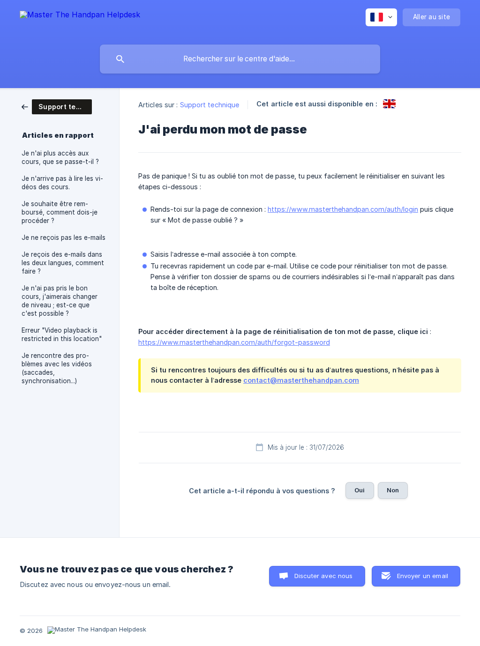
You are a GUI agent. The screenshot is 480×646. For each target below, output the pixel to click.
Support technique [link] (210, 105)
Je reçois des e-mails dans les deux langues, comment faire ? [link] (63, 263)
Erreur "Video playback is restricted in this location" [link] (62, 334)
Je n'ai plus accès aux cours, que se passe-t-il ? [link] (60, 157)
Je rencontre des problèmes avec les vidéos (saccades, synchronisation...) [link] (57, 368)
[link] (57, 106)
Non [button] (393, 490)
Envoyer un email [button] (422, 575)
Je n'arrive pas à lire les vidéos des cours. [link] (62, 183)
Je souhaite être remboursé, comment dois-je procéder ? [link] (60, 212)
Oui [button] (359, 490)
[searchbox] (240, 59)
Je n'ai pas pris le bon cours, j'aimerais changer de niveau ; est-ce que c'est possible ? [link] (60, 300)
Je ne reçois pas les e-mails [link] (63, 237)
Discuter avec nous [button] (323, 575)
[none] (80, 20)
